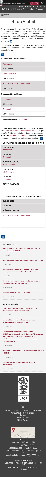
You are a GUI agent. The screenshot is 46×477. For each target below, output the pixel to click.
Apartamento (8, 64)
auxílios (24, 120)
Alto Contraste (39, 6)
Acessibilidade (26, 6)
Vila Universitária (9, 74)
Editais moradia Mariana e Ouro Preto (16, 292)
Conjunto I (7, 99)
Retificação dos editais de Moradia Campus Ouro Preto (23, 260)
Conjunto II (7, 109)
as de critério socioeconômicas (22, 131)
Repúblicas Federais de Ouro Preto (16, 83)
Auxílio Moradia (9, 164)
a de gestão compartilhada (18, 135)
